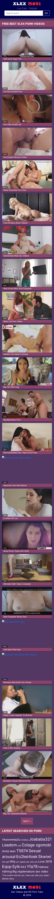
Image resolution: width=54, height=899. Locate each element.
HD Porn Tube (35, 891)
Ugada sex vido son (29, 862)
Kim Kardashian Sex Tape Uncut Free (20, 452)
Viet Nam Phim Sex (12, 649)
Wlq (12, 861)
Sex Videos (17, 891)
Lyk (17, 862)
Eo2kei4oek (27, 856)
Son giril (5, 862)
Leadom (9, 845)
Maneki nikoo (8, 878)
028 (19, 845)
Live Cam (22, 8)
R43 (23, 867)
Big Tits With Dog (11, 387)
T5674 (22, 850)
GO (46, 13)
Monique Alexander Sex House (17, 682)
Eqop (6, 866)
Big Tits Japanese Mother (15, 813)
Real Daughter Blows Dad (14, 616)
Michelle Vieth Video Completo (17, 584)
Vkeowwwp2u (11, 839)
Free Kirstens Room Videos (15, 223)
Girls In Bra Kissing (11, 748)
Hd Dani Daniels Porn (12, 91)
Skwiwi (44, 856)
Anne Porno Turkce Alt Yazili (16, 551)
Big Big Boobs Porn (12, 420)
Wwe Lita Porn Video (12, 321)
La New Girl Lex (10, 518)
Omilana (25, 840)
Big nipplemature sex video (30, 871)
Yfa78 (32, 866)
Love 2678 (45, 861)
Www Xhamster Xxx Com (14, 190)
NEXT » (27, 821)
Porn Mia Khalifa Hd (12, 124)
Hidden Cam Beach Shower (15, 354)
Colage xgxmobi (36, 845)
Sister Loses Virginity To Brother (17, 715)
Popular (33, 8)
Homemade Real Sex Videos (16, 256)
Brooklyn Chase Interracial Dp (16, 781)
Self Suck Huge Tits (12, 59)
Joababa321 (40, 839)
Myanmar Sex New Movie (15, 485)
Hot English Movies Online (15, 157)
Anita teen (9, 851)
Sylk (16, 866)
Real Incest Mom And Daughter (17, 288)
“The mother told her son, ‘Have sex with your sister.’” (26, 875)
